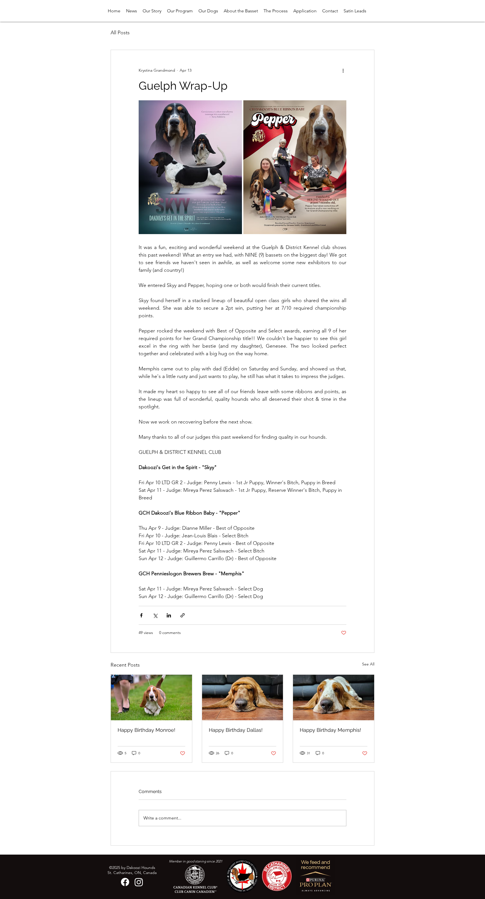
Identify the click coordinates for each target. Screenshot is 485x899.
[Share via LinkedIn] (168, 615)
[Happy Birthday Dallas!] (242, 697)
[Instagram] (138, 882)
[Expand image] (190, 167)
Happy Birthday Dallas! (236, 730)
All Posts (120, 33)
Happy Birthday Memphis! (330, 730)
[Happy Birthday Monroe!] (151, 697)
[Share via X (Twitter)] (155, 615)
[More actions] (343, 70)
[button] (208, 11)
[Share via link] (182, 615)
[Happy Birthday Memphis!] (333, 697)
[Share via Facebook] (141, 615)
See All (368, 664)
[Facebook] (125, 882)
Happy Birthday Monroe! (146, 730)
